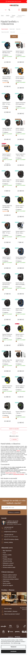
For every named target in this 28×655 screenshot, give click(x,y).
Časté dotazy (6, 581)
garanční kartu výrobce (11, 472)
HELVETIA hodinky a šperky (11, 539)
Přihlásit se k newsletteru (14, 512)
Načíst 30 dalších (14, 428)
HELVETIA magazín (8, 585)
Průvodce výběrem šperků (9, 577)
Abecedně (12, 32)
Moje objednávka (7, 550)
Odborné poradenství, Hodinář (12, 614)
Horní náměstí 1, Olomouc (10, 611)
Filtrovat (14, 36)
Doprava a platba (7, 554)
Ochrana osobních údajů (9, 567)
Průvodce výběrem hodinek (10, 575)
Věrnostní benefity (7, 561)
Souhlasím (13, 651)
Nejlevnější (12, 29)
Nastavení (13, 646)
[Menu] (24, 9)
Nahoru (14, 439)
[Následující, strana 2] (14, 432)
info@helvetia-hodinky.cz (10, 531)
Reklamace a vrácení (8, 563)
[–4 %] (21, 328)
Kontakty (5, 557)
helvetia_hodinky (8, 542)
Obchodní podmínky (8, 565)
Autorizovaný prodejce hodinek (11, 579)
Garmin (18, 450)
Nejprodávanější (5, 32)
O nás (4, 552)
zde (19, 643)
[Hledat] (9, 9)
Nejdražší (18, 29)
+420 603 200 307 (8, 527)
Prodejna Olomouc (7, 559)
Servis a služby (6, 583)
